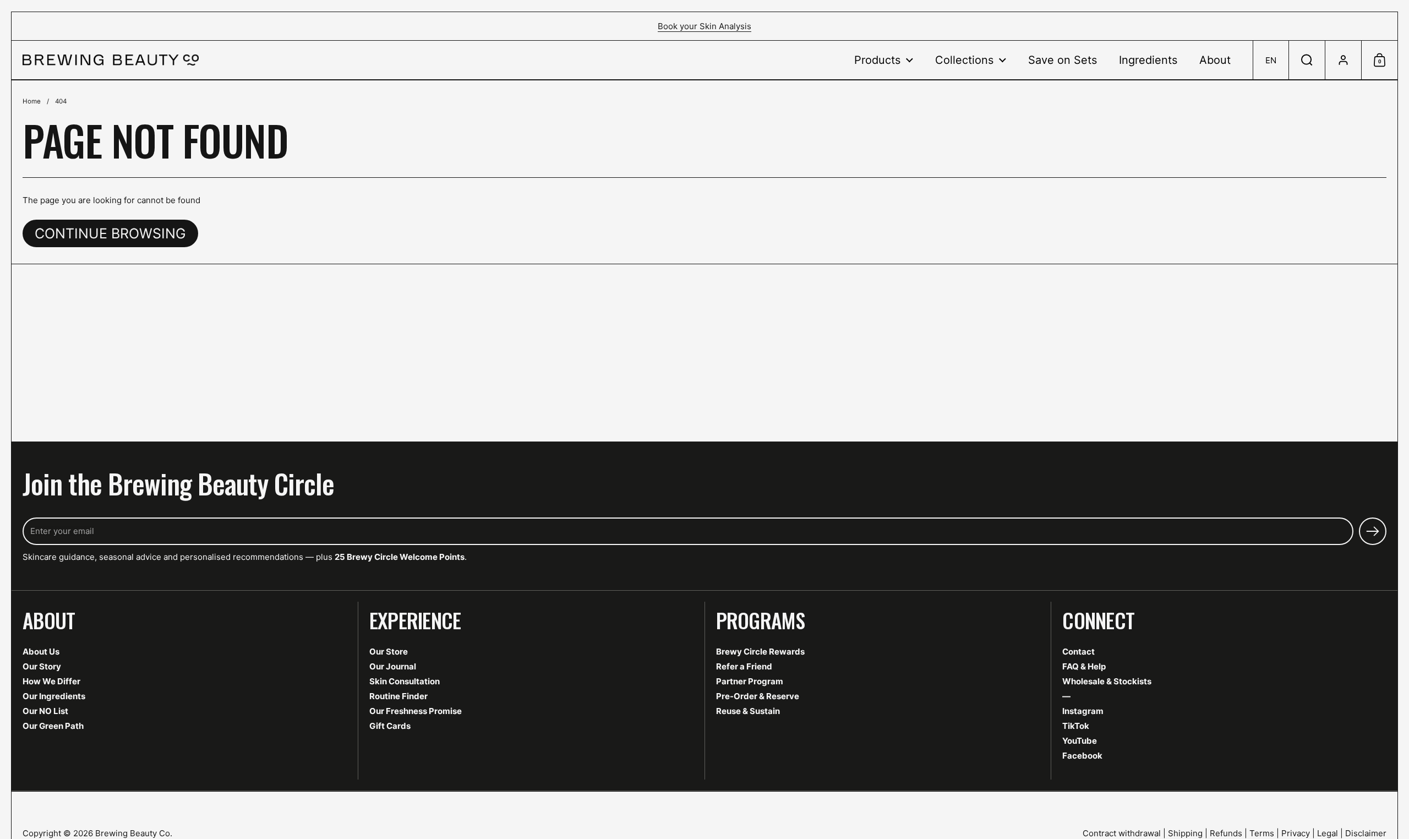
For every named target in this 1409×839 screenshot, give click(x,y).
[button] (1270, 60)
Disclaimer (1365, 833)
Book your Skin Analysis (704, 26)
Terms (1261, 833)
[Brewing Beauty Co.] (111, 60)
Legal (1327, 833)
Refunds (1226, 833)
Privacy (1295, 833)
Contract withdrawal (1122, 833)
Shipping (1185, 833)
